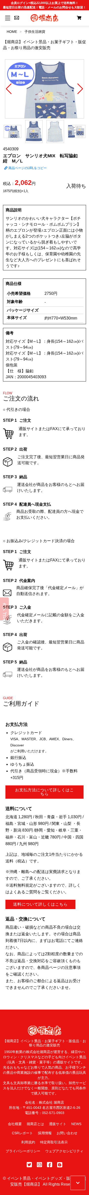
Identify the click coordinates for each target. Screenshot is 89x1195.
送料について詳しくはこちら (40, 904)
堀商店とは (35, 1124)
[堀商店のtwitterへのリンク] (29, 1164)
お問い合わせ (67, 1133)
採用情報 (45, 1133)
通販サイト (57, 1124)
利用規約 (28, 1142)
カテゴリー (4, 609)
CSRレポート (22, 1133)
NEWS (76, 1124)
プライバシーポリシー (23, 1151)
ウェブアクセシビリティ (64, 1151)
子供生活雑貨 (34, 32)
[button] (8, 88)
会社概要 (15, 1124)
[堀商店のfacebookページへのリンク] (49, 1164)
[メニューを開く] (7, 18)
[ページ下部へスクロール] (77, 1183)
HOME (12, 32)
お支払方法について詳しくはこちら (44, 792)
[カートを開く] (79, 18)
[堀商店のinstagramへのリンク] (39, 1164)
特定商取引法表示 (54, 1142)
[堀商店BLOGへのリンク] (59, 1164)
